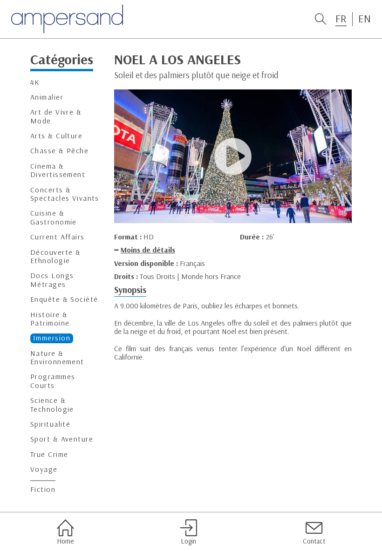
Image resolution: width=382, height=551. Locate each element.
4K (35, 82)
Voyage (44, 469)
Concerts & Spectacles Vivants (64, 194)
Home (65, 541)
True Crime (49, 454)
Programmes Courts (52, 380)
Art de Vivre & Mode (56, 116)
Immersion (51, 337)
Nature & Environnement (57, 357)
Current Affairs (57, 236)
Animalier (46, 97)
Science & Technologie (52, 404)
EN (364, 18)
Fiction (42, 489)
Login (188, 541)
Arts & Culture (56, 135)
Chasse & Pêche (59, 150)
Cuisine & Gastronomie (53, 217)
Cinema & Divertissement (57, 170)
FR (341, 18)
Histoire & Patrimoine (49, 318)
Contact (314, 541)
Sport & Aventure (61, 439)
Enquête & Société (64, 299)
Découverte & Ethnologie (55, 256)
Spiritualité (50, 424)
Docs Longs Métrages (52, 279)
